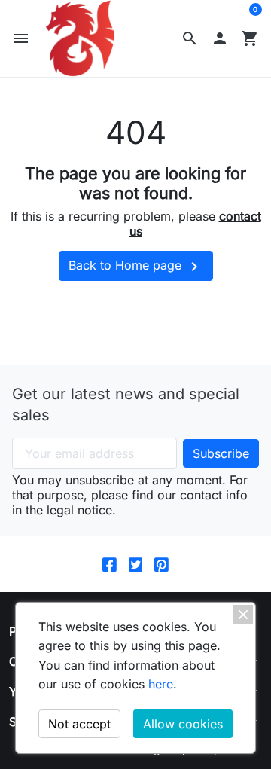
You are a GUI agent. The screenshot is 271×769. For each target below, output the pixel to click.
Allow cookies (183, 723)
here (160, 683)
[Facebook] (109, 564)
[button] (190, 38)
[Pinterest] (161, 564)
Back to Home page (136, 267)
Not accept (79, 723)
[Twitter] (136, 564)
